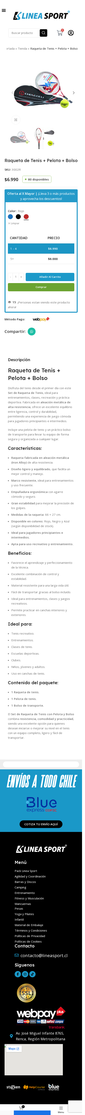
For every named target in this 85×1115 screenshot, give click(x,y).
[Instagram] (25, 974)
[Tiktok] (32, 974)
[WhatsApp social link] (32, 331)
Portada (9, 48)
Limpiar (15, 223)
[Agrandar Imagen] (15, 120)
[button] (3, 10)
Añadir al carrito (50, 277)
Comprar (41, 287)
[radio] (10, 216)
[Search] (43, 33)
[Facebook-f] (18, 974)
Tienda (22, 48)
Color (12, 211)
